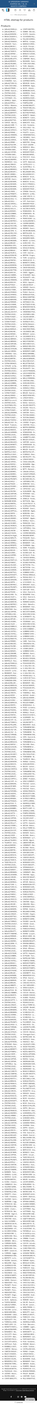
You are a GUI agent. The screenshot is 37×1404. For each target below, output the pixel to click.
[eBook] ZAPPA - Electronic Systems (17, 1029)
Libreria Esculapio (7, 10)
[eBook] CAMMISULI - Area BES (15, 275)
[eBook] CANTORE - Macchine (14, 1145)
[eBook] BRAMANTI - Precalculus (15, 872)
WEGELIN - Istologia (30, 83)
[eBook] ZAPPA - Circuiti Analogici (16, 309)
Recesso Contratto (30, 1390)
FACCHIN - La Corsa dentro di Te (15, 1310)
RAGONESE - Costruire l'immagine (16, 1273)
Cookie (23, 1390)
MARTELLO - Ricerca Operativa (15, 661)
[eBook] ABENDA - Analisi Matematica (17, 341)
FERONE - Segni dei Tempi (13, 1214)
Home (11, 14)
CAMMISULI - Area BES (12, 1184)
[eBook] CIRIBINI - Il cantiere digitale (17, 1115)
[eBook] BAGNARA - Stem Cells (15, 1329)
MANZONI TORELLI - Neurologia (15, 1364)
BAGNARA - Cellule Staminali (14, 1315)
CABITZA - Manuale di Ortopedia (15, 1349)
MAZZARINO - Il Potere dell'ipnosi (16, 1229)
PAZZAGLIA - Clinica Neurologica (15, 1371)
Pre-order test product (12, 157)
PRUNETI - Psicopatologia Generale (16, 1290)
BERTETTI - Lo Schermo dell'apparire (17, 1258)
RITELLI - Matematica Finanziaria (15, 105)
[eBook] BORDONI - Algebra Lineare (17, 449)
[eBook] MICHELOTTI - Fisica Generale (17, 880)
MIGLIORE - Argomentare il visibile (16, 1263)
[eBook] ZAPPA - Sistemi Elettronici (16, 513)
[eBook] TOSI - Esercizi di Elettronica (17, 759)
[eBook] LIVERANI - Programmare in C (17, 457)
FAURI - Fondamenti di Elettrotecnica (17, 68)
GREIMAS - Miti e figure (12, 1241)
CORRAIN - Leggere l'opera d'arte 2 (16, 1253)
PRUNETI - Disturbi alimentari (14, 1297)
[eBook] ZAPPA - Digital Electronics (16, 1147)
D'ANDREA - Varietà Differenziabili (16, 81)
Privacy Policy (19, 1390)
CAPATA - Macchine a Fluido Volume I (17, 123)
